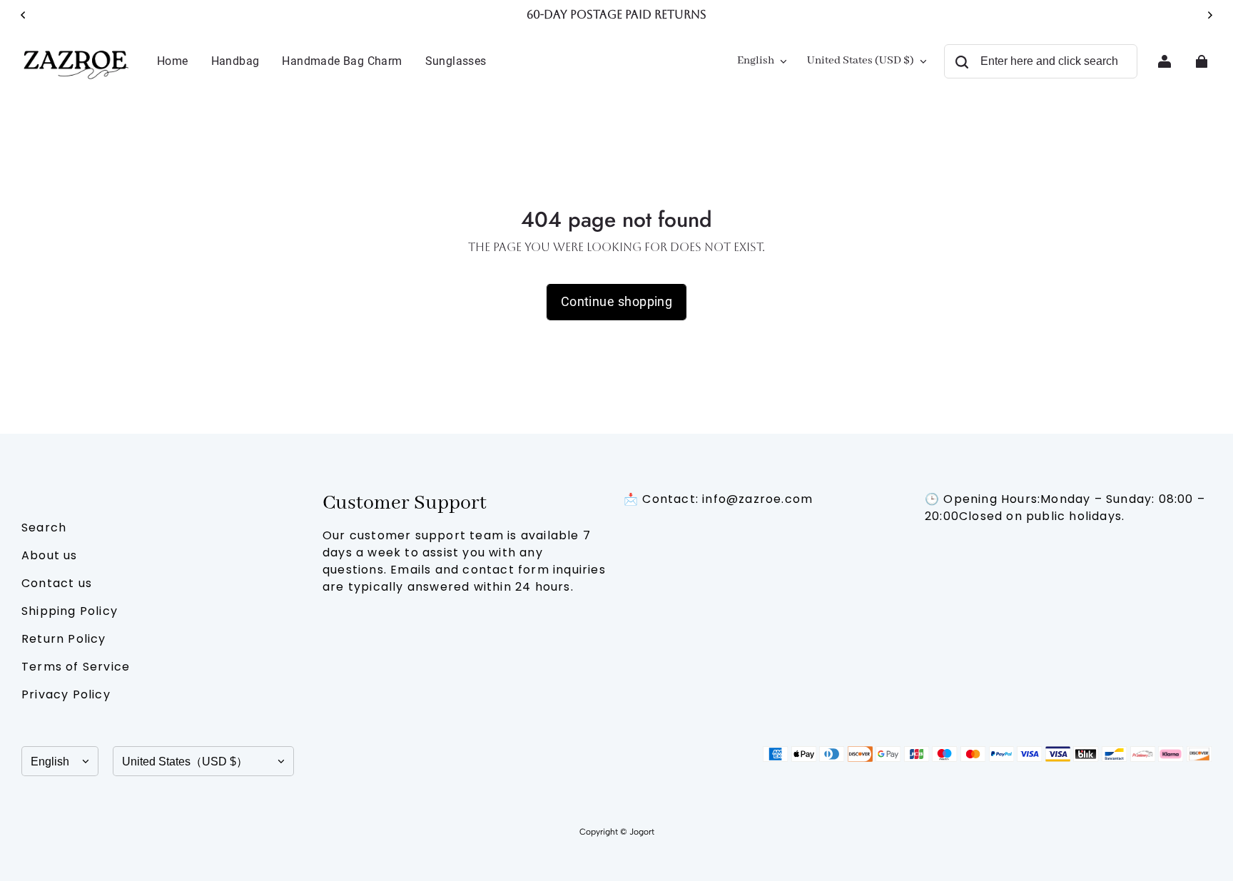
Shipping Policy (69, 611)
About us (49, 555)
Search (43, 527)
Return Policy (63, 639)
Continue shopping (617, 301)
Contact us (56, 583)
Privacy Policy (66, 694)
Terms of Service (75, 666)
